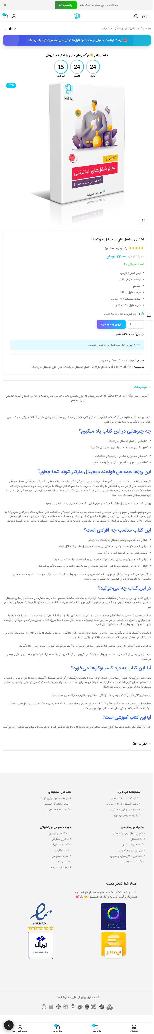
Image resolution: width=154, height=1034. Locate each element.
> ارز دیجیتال (136, 845)
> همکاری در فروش (59, 839)
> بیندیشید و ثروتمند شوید (123, 815)
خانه (145, 28)
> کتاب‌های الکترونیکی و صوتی (126, 862)
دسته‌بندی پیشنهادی (131, 833)
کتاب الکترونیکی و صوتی (125, 28)
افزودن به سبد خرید (108, 321)
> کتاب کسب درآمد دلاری (124, 804)
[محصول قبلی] (15, 28)
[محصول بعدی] (5, 28)
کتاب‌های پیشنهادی (58, 798)
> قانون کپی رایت (60, 873)
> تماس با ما (63, 867)
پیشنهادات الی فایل (128, 798)
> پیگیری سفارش (60, 845)
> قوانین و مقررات (59, 850)
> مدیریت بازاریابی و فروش (127, 839)
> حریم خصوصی (60, 862)
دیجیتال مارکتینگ (97, 364)
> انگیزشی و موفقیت (131, 867)
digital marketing (119, 364)
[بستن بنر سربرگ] (5, 5)
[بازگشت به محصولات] (10, 28)
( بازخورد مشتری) (113, 245)
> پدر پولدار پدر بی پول (126, 821)
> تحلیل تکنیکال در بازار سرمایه (122, 810)
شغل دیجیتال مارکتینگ (73, 364)
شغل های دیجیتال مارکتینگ (44, 364)
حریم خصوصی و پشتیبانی (54, 833)
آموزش (102, 28)
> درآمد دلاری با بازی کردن (54, 804)
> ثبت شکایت (62, 856)
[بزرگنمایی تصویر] (140, 217)
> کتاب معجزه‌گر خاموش (56, 810)
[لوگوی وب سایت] (76, 16)
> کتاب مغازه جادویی (58, 815)
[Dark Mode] (9, 1025)
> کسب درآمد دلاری (131, 850)
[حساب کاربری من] (14, 16)
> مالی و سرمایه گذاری (130, 856)
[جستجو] (133, 16)
